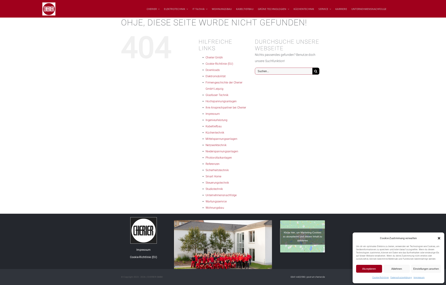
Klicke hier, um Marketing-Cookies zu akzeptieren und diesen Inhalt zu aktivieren (302, 236)
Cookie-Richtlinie (380, 277)
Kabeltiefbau (214, 126)
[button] (439, 238)
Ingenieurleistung (217, 120)
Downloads (213, 70)
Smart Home (213, 176)
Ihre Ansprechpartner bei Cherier (226, 107)
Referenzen (213, 164)
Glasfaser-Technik (217, 95)
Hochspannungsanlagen (221, 101)
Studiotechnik (214, 189)
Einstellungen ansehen (426, 268)
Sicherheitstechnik (217, 170)
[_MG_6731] (223, 221)
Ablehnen (396, 268)
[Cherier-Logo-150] (143, 219)
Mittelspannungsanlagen (221, 139)
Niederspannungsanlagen (222, 151)
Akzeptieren (369, 268)
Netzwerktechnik (216, 145)
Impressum (419, 277)
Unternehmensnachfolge (221, 195)
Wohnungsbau (215, 207)
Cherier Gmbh (214, 57)
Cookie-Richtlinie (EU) (219, 63)
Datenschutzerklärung (401, 277)
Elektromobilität (216, 76)
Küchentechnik (215, 132)
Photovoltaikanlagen (219, 157)
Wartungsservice (216, 201)
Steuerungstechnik (217, 182)
